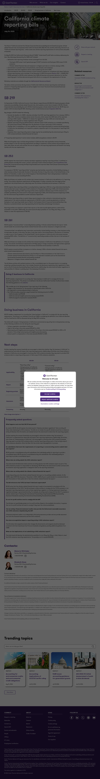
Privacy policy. (61, 389)
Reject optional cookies (50, 399)
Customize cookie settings (50, 404)
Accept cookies (50, 394)
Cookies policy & (51, 389)
